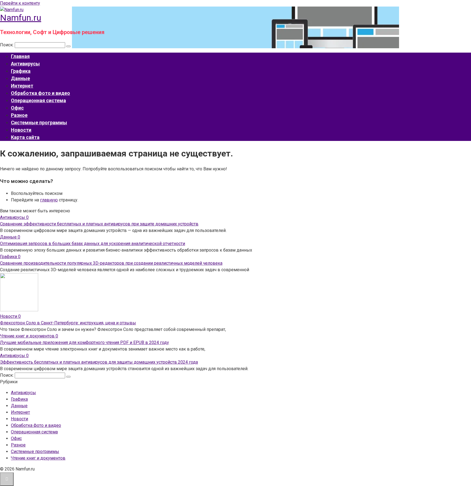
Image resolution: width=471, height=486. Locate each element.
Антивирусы (25, 64)
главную (49, 200)
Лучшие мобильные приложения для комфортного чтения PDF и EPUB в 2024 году (84, 342)
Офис (17, 108)
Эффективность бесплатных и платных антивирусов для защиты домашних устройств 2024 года (99, 362)
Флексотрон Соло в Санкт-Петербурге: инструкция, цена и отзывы (68, 322)
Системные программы (39, 122)
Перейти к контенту (20, 3)
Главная (20, 56)
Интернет (22, 86)
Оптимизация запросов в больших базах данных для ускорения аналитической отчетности (92, 243)
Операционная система (38, 100)
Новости (21, 130)
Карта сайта (25, 137)
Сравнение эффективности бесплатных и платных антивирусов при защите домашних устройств (99, 224)
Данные (20, 78)
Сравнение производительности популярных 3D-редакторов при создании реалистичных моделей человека (111, 263)
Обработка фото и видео (40, 93)
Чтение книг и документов (38, 458)
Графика (21, 71)
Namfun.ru (20, 18)
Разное (19, 115)
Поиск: (7, 44)
